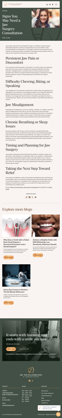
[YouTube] (32, 381)
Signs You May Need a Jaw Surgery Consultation (24, 187)
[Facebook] (29, 381)
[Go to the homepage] (31, 372)
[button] (56, 4)
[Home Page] (13, 4)
